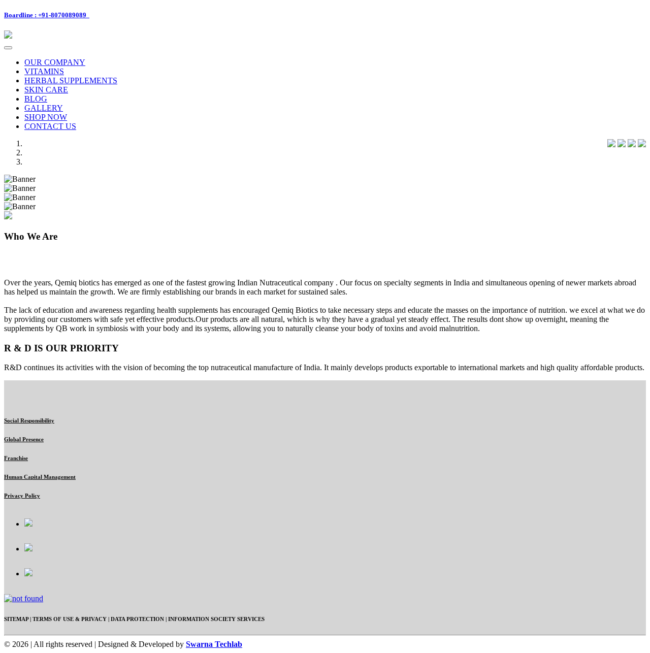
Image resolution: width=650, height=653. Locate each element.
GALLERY (43, 108)
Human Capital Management (40, 477)
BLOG (35, 98)
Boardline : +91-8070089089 (46, 15)
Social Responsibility (29, 420)
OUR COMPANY (54, 62)
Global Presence (24, 439)
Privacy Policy (22, 496)
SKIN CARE (46, 89)
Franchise (16, 458)
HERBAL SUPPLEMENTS (70, 80)
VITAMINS (44, 71)
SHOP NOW (45, 117)
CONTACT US (50, 126)
